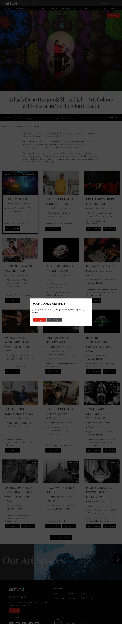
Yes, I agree (39, 320)
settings (35, 312)
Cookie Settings (54, 320)
